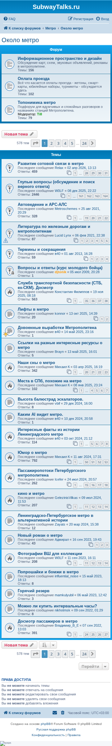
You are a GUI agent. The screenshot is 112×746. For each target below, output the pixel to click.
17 (99, 485)
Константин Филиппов (72, 292)
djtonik (60, 272)
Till (39, 114)
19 (86, 218)
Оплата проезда (33, 78)
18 (106, 485)
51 (93, 462)
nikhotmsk (62, 610)
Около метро (20, 40)
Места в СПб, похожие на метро (50, 381)
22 (106, 218)
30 (99, 173)
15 (86, 485)
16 (93, 485)
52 (99, 462)
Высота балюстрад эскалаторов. (50, 399)
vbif (57, 403)
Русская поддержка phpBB (56, 729)
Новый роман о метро (40, 535)
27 (106, 635)
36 (93, 301)
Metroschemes (66, 209)
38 (106, 301)
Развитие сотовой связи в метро (51, 163)
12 (93, 507)
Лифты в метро (33, 309)
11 (86, 507)
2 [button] (51, 143)
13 (99, 507)
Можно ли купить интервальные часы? (57, 606)
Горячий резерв (33, 590)
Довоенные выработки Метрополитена (57, 327)
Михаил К (62, 367)
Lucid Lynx (63, 235)
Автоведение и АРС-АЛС (42, 204)
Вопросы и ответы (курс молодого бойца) (60, 267)
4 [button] (65, 143)
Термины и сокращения (42, 249)
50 (86, 462)
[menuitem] (9, 19)
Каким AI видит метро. (40, 414)
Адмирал (62, 539)
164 (105, 196)
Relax (59, 168)
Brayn (59, 351)
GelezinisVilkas (66, 498)
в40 (57, 253)
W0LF (59, 191)
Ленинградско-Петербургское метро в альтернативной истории (55, 517)
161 (81, 196)
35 (86, 301)
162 (89, 196)
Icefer (59, 479)
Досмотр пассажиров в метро (47, 621)
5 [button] (72, 143)
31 (106, 173)
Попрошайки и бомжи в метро (48, 572)
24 (86, 635)
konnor (60, 313)
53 (106, 462)
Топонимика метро (37, 102)
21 (99, 218)
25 (93, 635)
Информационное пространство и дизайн (60, 58)
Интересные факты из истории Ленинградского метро (49, 432)
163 (97, 196)
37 (99, 301)
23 (106, 372)
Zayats (60, 524)
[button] (35, 143)
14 (106, 507)
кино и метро (31, 493)
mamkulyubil (64, 595)
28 (86, 173)
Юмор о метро (32, 452)
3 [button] (58, 143)
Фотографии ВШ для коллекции (50, 553)
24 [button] (84, 143)
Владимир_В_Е (67, 625)
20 (93, 218)
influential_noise (66, 576)
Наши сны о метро (36, 362)
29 (93, 173)
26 (99, 635)
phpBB (46, 724)
